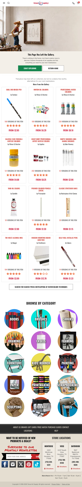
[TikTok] (37, 467)
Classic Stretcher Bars (68, 188)
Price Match (42, 427)
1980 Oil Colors (14, 188)
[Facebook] (5, 467)
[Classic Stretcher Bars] (68, 207)
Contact (65, 427)
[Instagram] (13, 467)
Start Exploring (30, 68)
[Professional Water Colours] (68, 108)
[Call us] (74, 3)
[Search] (8, 3)
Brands (24, 427)
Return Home (53, 68)
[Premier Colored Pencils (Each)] (41, 207)
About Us (17, 427)
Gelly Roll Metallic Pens (68, 238)
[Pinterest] (29, 467)
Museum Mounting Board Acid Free (41, 239)
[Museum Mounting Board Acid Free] (41, 256)
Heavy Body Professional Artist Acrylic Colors (41, 140)
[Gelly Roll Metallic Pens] (68, 256)
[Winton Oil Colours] (41, 108)
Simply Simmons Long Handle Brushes (68, 140)
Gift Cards (32, 427)
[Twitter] (21, 467)
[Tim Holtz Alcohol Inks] (13, 256)
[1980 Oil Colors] (13, 207)
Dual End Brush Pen (13, 90)
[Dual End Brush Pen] (13, 108)
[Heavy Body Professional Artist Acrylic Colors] (41, 157)
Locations (28, 430)
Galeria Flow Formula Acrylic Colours (13, 140)
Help (56, 430)
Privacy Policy (56, 484)
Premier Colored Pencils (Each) (41, 189)
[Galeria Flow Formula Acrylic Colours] (13, 157)
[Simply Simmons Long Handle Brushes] (68, 157)
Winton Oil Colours (41, 90)
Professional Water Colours (68, 91)
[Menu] (4, 3)
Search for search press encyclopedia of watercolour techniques (41, 287)
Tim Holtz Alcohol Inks (14, 238)
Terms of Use (66, 484)
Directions (49, 468)
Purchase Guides (55, 427)
